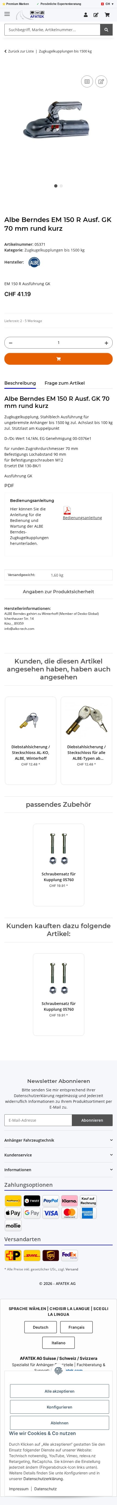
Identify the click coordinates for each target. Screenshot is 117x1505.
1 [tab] (55, 186)
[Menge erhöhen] (106, 342)
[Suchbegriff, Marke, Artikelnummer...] (106, 30)
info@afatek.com (67, 1370)
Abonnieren (92, 1120)
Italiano (59, 1342)
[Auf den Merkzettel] (101, 81)
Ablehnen (60, 1423)
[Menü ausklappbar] (7, 11)
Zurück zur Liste (21, 51)
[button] (86, 14)
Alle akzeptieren (60, 1391)
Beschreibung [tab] (20, 383)
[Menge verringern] (11, 342)
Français (77, 1327)
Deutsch (40, 1327)
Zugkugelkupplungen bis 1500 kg (54, 250)
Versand (72, 1269)
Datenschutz (45, 1488)
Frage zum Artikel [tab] (65, 383)
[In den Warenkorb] (8, 68)
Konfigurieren (59, 1407)
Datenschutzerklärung (43, 1478)
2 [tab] (61, 186)
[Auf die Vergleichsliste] (87, 81)
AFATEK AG (66, 1283)
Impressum (19, 1488)
